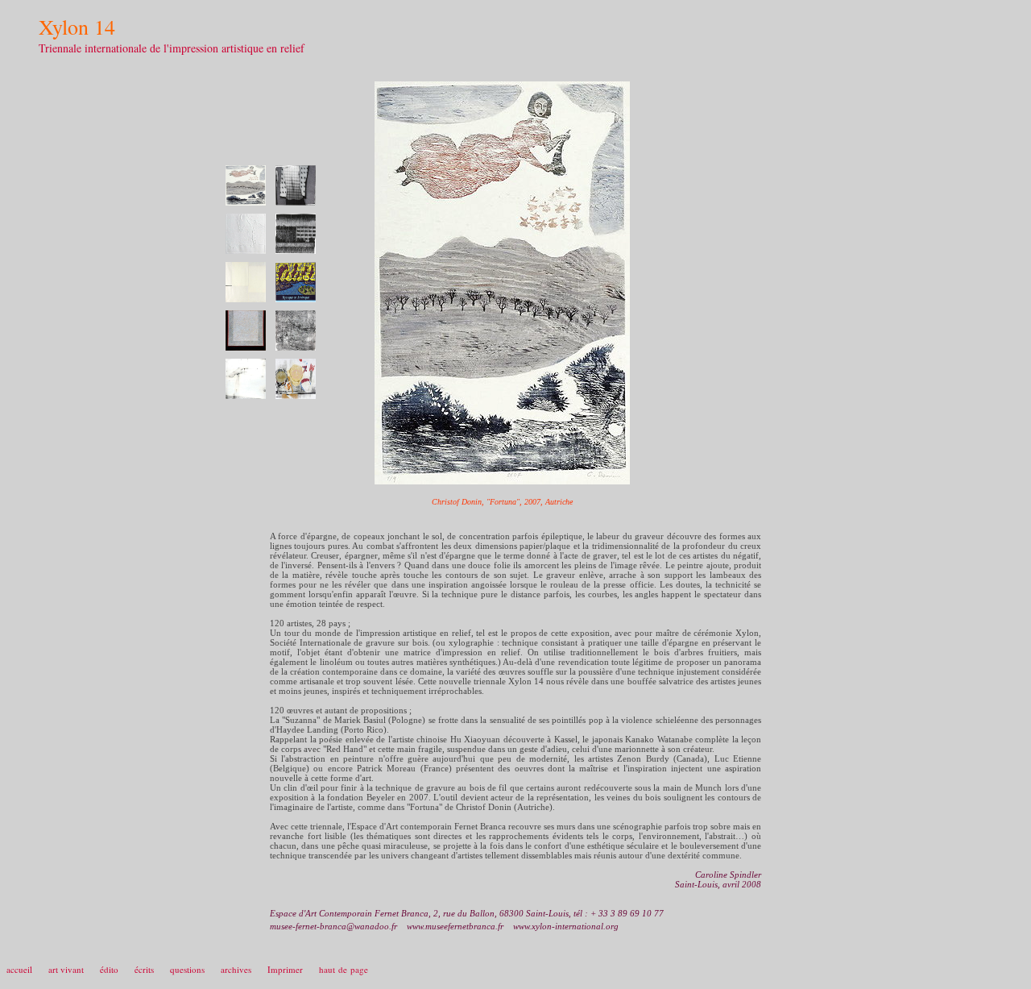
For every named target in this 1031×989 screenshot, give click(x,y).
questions (187, 969)
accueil (19, 969)
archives (236, 969)
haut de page (343, 969)
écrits (144, 969)
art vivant (66, 969)
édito (109, 969)
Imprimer (285, 969)
